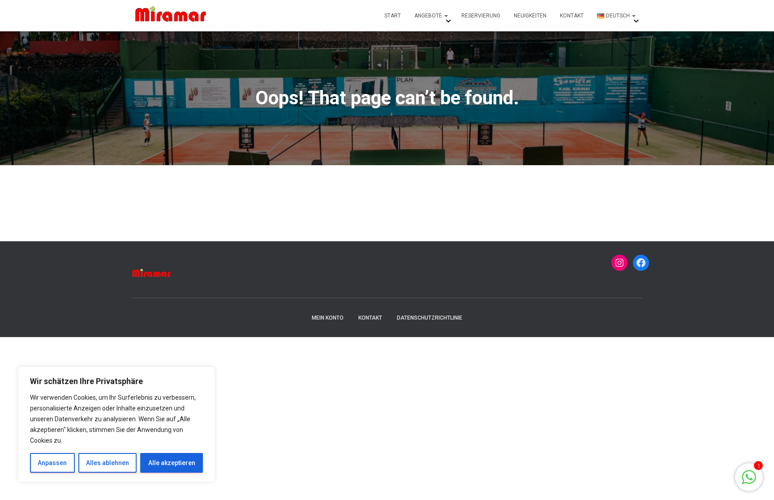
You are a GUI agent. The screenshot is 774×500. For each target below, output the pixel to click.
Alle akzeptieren (171, 462)
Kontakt (572, 16)
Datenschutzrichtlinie (429, 318)
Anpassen (52, 462)
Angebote (428, 16)
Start (392, 16)
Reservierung (480, 16)
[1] (749, 482)
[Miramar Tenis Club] (171, 15)
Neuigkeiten (530, 16)
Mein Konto (328, 318)
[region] (116, 424)
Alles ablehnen (107, 462)
